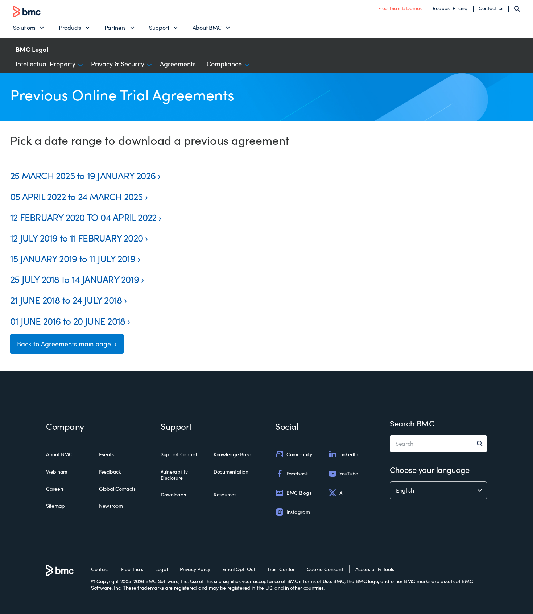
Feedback (110, 472)
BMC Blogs (298, 492)
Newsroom (111, 506)
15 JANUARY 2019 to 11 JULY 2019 (72, 258)
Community (299, 454)
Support (159, 27)
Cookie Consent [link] (325, 569)
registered (185, 587)
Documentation (231, 472)
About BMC (207, 27)
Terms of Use (316, 581)
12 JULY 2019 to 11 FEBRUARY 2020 (76, 237)
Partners (115, 27)
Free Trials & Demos (400, 8)
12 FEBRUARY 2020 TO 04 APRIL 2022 (83, 217)
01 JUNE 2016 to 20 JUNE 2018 (67, 320)
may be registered (229, 587)
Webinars (56, 472)
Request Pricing (450, 8)
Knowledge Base (232, 454)
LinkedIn (348, 454)
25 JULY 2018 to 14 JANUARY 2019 (74, 279)
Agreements (178, 63)
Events (106, 454)
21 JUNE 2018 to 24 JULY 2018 (66, 299)
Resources (225, 494)
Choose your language (429, 469)
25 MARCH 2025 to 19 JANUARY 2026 (83, 175)
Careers (55, 489)
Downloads (173, 494)
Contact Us (491, 8)
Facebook (297, 473)
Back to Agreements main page (65, 343)
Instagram (298, 511)
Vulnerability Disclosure (174, 475)
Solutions (24, 27)
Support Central (179, 454)
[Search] (517, 9)
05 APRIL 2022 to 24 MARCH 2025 (76, 196)
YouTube (348, 473)
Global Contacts (117, 489)
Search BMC (412, 423)
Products (70, 27)
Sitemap (55, 506)
